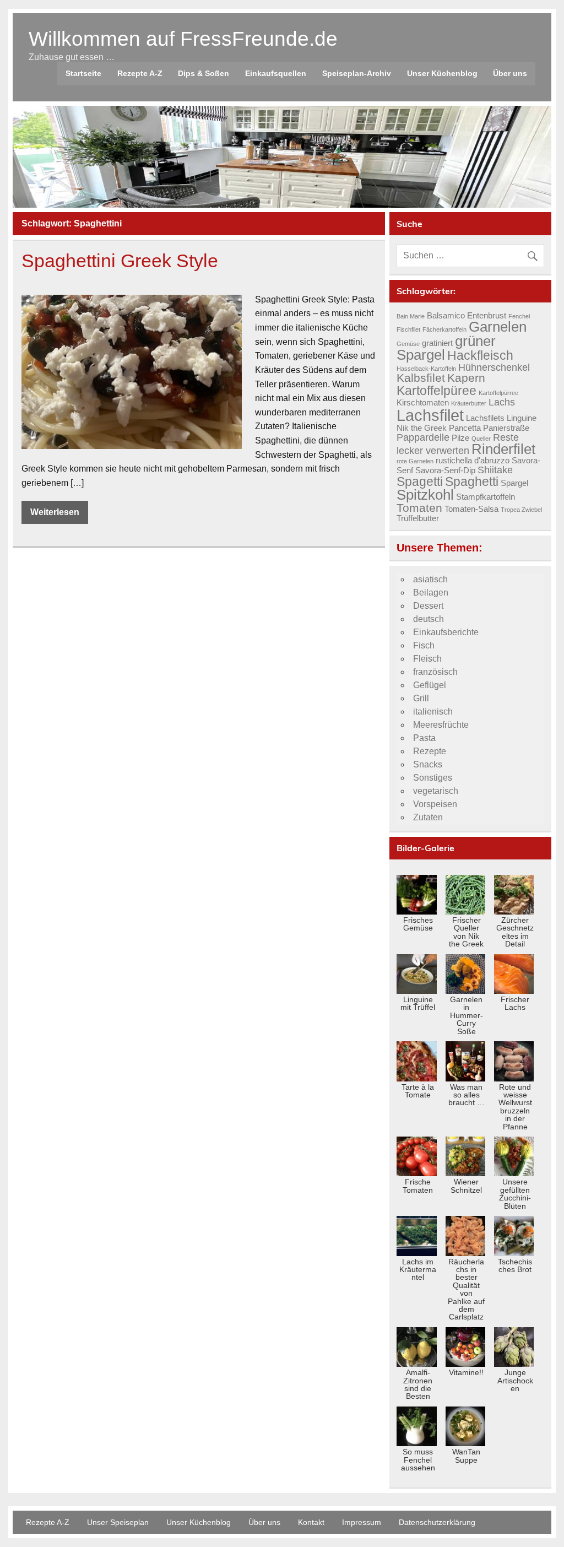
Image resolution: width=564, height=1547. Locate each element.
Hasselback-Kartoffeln (426, 368)
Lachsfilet (430, 415)
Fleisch (427, 658)
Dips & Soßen (203, 73)
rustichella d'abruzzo (472, 460)
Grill (421, 698)
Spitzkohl (425, 494)
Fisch (424, 645)
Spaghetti (471, 481)
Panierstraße (506, 428)
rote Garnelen (415, 461)
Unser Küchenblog (442, 73)
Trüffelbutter (418, 518)
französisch (435, 672)
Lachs (502, 402)
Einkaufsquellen (275, 73)
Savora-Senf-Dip (445, 470)
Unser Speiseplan (118, 1522)
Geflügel (429, 685)
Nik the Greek (422, 428)
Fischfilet (408, 329)
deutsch (428, 619)
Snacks (427, 764)
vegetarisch (435, 791)
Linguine (521, 418)
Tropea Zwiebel (521, 509)
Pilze (460, 438)
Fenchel (519, 316)
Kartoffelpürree (498, 393)
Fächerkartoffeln (444, 329)
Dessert (428, 605)
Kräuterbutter (468, 403)
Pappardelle (423, 437)
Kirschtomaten (423, 402)
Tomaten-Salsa (471, 509)
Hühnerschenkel (494, 367)
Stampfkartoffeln (485, 497)
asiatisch (430, 579)
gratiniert (437, 343)
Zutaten (428, 817)
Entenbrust (486, 315)
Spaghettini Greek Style (119, 261)
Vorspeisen (435, 804)
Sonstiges (432, 777)
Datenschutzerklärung (437, 1522)
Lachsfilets (485, 418)
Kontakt (311, 1522)
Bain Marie (411, 316)
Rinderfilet (503, 449)
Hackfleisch (480, 355)
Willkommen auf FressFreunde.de (183, 39)
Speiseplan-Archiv (356, 73)
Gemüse (408, 343)
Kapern (466, 378)
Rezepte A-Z (139, 73)
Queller (481, 438)
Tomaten (419, 508)
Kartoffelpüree (436, 390)
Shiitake (495, 469)
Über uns (510, 73)
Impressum (361, 1522)
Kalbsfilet (421, 378)
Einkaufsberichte (446, 632)
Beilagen (430, 592)
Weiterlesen (54, 512)
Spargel (514, 483)
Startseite (83, 73)
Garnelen (498, 326)
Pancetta (465, 428)
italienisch (433, 711)
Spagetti (420, 481)
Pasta (424, 738)
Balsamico (446, 315)
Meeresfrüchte (441, 724)
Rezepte (429, 751)
